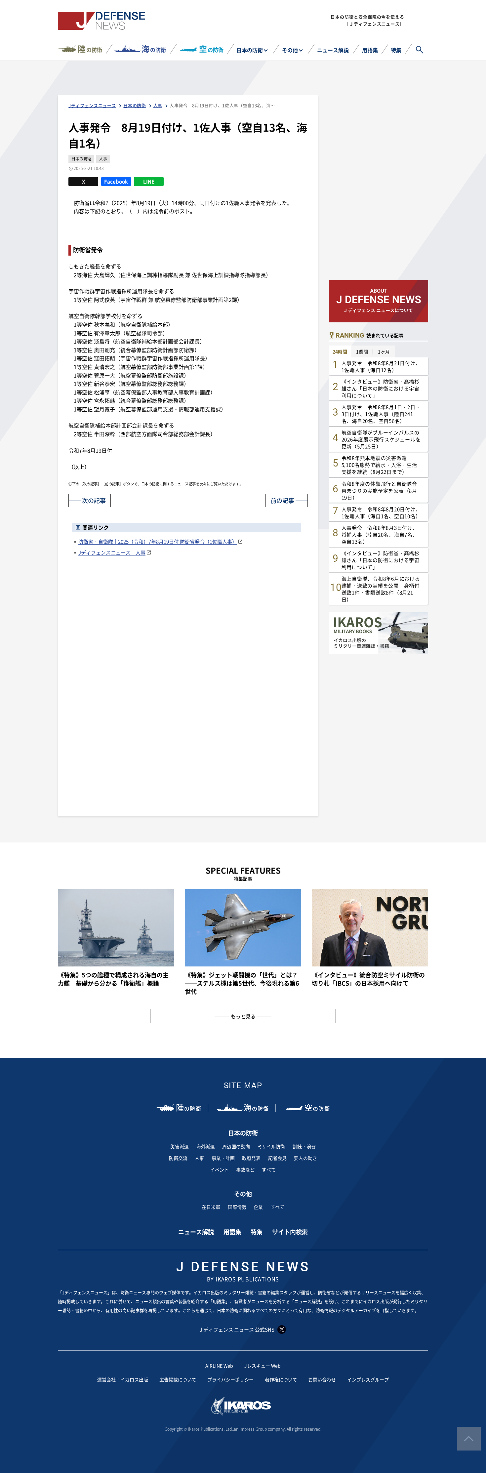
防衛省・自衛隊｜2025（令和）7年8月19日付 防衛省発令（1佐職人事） (157, 541)
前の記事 (282, 500)
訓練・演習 (304, 1146)
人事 (199, 1158)
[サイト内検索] (419, 49)
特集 (396, 50)
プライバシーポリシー (230, 1379)
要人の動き (305, 1158)
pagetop (469, 1439)
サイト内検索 (290, 1231)
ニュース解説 (333, 50)
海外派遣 (205, 1146)
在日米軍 (211, 1207)
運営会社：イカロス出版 (122, 1379)
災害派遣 (179, 1146)
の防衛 (90, 49)
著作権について (281, 1379)
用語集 (370, 50)
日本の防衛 (249, 50)
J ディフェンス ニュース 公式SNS (237, 1329)
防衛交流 (178, 1158)
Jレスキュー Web (262, 1365)
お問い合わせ (322, 1379)
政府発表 (251, 1158)
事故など (245, 1169)
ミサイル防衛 (271, 1146)
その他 (290, 50)
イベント (219, 1169)
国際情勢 (237, 1207)
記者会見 (277, 1158)
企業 (258, 1207)
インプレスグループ (368, 1379)
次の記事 (94, 500)
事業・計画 (223, 1158)
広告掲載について (177, 1379)
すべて (269, 1169)
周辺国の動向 (236, 1146)
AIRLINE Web (219, 1365)
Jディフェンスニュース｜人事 (111, 552)
